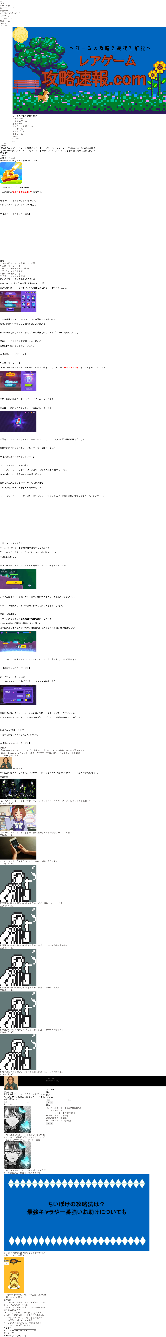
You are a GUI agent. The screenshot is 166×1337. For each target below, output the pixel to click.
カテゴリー (9, 1330)
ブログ (3, 155)
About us (50, 1079)
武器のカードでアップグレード (18, 457)
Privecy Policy (52, 1081)
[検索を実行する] (70, 1100)
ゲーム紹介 (5, 6)
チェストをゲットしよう (11, 266)
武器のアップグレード (14, 354)
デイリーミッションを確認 (12, 276)
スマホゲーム (6, 18)
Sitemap (3, 23)
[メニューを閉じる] (1, 1)
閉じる (49, 1102)
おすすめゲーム (7, 8)
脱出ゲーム (5, 21)
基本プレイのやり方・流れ (16, 214)
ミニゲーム (5, 16)
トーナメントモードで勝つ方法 (14, 268)
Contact (3, 25)
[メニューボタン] (13, 141)
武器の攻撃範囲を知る (10, 274)
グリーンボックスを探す (11, 271)
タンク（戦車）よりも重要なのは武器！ (18, 263)
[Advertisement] (73, 238)
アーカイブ (9, 1336)
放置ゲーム (5, 11)
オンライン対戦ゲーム (10, 13)
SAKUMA (17, 768)
